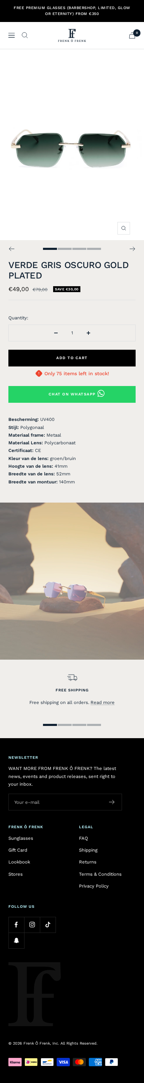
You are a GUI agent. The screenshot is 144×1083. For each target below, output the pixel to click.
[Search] (25, 35)
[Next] (133, 248)
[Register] (112, 802)
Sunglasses (20, 838)
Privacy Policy (94, 886)
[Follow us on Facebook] (16, 925)
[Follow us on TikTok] (48, 925)
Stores (15, 874)
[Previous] (11, 248)
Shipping (88, 850)
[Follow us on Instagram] (32, 925)
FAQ (83, 838)
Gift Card (17, 850)
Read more (103, 702)
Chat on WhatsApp (72, 394)
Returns (87, 862)
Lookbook (19, 862)
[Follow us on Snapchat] (16, 940)
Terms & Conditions (100, 874)
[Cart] (132, 35)
